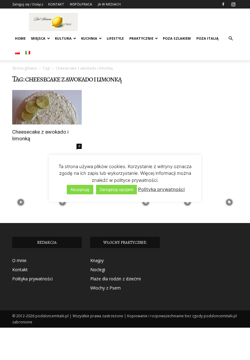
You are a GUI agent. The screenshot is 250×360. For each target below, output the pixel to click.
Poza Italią (207, 38)
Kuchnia (89, 38)
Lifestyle (115, 38)
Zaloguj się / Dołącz (27, 4)
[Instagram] (233, 4)
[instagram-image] (21, 202)
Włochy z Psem (105, 288)
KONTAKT (56, 4)
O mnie (19, 260)
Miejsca (38, 38)
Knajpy (97, 260)
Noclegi (97, 269)
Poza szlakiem (177, 38)
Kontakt (20, 269)
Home (20, 38)
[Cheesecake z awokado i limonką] (47, 107)
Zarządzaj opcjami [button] (116, 189)
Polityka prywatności (32, 279)
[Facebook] (223, 4)
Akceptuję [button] (80, 189)
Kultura (63, 38)
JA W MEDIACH (109, 4)
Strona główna (24, 68)
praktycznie (141, 38)
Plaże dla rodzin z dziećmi (115, 279)
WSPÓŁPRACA (81, 4)
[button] (230, 38)
